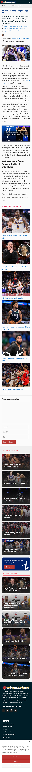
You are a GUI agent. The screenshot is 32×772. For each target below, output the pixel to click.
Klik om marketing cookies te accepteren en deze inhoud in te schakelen (16, 133)
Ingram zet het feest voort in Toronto (14, 31)
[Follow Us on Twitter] (7, 710)
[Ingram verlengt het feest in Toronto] (16, 530)
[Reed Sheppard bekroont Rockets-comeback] (16, 462)
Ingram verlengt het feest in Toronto (14, 28)
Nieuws (6, 5)
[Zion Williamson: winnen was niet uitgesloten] (16, 374)
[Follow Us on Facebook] (3, 710)
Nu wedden (9, 567)
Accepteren (16, 757)
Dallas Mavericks (18, 197)
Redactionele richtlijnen (8, 724)
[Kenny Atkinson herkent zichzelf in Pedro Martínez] (16, 252)
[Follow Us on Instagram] (11, 710)
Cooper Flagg (8, 197)
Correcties (4, 729)
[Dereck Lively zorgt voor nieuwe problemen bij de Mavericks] (16, 312)
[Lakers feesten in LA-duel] (16, 636)
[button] (29, 741)
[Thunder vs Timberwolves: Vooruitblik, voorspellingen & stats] (16, 619)
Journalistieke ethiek (7, 726)
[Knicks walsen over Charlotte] (16, 479)
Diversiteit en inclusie (7, 732)
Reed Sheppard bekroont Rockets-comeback (16, 26)
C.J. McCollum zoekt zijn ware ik (12, 298)
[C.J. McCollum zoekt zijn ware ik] (16, 283)
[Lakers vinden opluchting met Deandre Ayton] (16, 221)
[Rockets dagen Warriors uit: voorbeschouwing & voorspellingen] (16, 602)
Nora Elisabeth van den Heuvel (21, 38)
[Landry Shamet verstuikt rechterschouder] (16, 547)
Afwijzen (16, 761)
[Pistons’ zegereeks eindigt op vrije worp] (16, 496)
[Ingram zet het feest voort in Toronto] (16, 513)
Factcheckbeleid (6, 737)
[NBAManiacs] (8, 2)
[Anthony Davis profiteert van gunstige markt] (16, 343)
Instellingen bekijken (16, 765)
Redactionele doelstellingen (8, 734)
